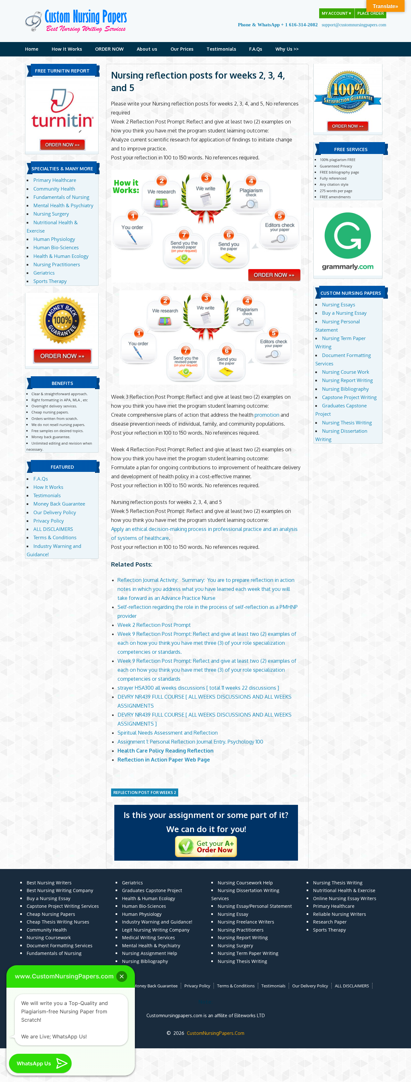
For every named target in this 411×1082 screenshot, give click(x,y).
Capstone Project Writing (349, 397)
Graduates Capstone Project (152, 890)
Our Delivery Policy (54, 512)
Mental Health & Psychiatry (63, 205)
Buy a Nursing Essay (344, 313)
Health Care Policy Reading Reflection (166, 750)
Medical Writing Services (148, 937)
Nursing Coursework (49, 937)
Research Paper (330, 922)
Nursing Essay (233, 914)
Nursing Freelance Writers (246, 922)
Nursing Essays (338, 304)
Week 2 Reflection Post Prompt (154, 625)
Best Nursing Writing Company (60, 890)
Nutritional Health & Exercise (344, 890)
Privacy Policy (48, 520)
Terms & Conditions (54, 537)
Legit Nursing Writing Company (155, 930)
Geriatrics (44, 272)
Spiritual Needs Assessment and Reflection (168, 732)
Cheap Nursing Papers (51, 914)
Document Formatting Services (59, 945)
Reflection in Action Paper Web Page (164, 759)
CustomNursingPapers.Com (215, 1033)
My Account (337, 13)
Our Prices (182, 49)
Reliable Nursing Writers (339, 914)
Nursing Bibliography (345, 389)
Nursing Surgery (51, 213)
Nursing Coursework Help (245, 883)
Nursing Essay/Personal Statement (255, 906)
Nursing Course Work (345, 372)
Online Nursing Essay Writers (344, 898)
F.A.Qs (255, 49)
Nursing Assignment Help (149, 953)
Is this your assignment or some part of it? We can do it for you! (206, 822)
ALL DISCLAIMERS (53, 529)
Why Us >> (287, 49)
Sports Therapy (50, 281)
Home (31, 49)
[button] (121, 976)
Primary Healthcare (54, 180)
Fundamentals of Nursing (61, 197)
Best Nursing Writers (49, 883)
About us (147, 49)
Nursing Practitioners (56, 264)
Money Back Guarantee (59, 503)
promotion (267, 415)
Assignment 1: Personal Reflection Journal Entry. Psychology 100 (190, 741)
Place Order (370, 13)
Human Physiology (54, 239)
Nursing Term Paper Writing (248, 953)
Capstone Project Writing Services (63, 906)
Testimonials (221, 49)
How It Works (67, 49)
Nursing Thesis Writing (347, 422)
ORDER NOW (109, 49)
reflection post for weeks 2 (144, 792)
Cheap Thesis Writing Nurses (58, 922)
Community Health (54, 188)
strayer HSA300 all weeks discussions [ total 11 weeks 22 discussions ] (198, 688)
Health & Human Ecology (61, 256)
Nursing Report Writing (347, 380)
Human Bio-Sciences (56, 247)
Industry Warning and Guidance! (157, 922)
